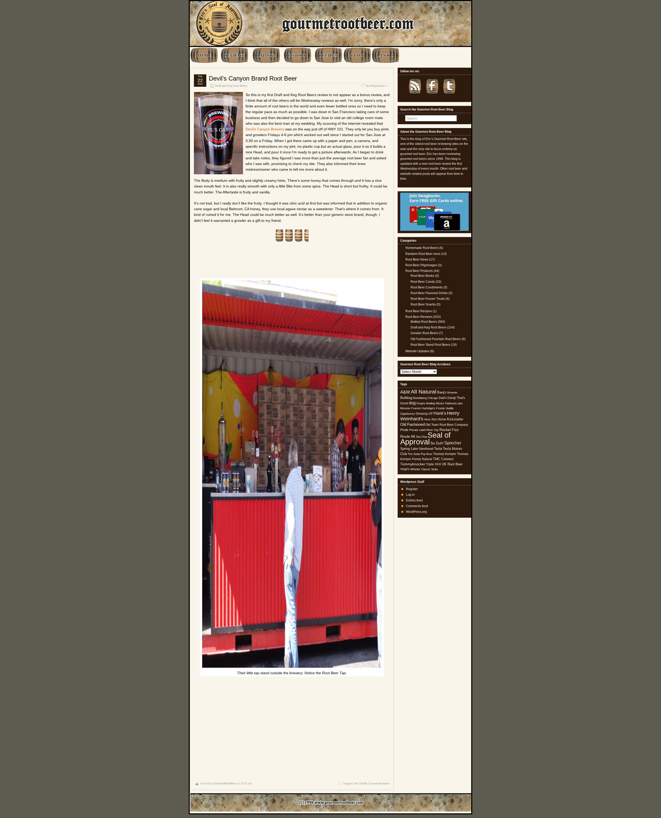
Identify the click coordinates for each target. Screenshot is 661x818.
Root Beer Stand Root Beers (430, 345)
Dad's (443, 398)
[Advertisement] (292, 728)
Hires (427, 419)
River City (432, 429)
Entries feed (414, 500)
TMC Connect (443, 459)
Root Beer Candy (423, 282)
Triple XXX (433, 464)
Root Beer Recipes (418, 311)
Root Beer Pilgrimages (421, 265)
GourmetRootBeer (225, 783)
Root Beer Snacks (423, 304)
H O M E (204, 55)
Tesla (438, 449)
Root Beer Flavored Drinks (429, 293)
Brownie (452, 392)
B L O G (357, 55)
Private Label (417, 429)
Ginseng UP (424, 413)
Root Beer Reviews (418, 317)
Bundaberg (420, 397)
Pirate (404, 430)
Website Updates (417, 351)
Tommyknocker (412, 464)
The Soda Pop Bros (420, 453)
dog (412, 402)
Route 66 (407, 436)
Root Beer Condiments (427, 287)
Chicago (433, 397)
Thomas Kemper (444, 454)
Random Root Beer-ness (422, 254)
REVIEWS (234, 55)
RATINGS (265, 55)
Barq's (441, 392)
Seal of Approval (425, 438)
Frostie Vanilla (444, 408)
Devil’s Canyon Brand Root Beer (253, 78)
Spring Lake (409, 449)
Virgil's (405, 469)
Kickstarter (455, 419)
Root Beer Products (419, 271)
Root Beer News (416, 259)
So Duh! (437, 443)
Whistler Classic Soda (424, 469)
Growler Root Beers (424, 333)
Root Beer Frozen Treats (428, 299)
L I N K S (385, 55)
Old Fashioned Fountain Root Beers (436, 339)
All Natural (423, 392)
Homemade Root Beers (421, 248)
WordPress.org (416, 512)
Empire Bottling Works (430, 403)
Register (412, 489)
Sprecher (452, 443)
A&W (405, 392)
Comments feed (417, 506)
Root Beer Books (422, 276)
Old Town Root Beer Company (447, 425)
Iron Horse (438, 419)
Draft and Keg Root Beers (231, 85)
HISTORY (297, 55)
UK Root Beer (452, 464)
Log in (410, 495)
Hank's (440, 413)
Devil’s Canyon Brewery (265, 129)
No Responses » (376, 85)
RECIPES (328, 55)
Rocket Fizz (449, 430)
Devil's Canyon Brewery (374, 783)
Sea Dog (421, 436)
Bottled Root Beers (424, 322)
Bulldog (406, 398)
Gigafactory (407, 413)
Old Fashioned (412, 424)
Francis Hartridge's (423, 408)
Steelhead (426, 449)
